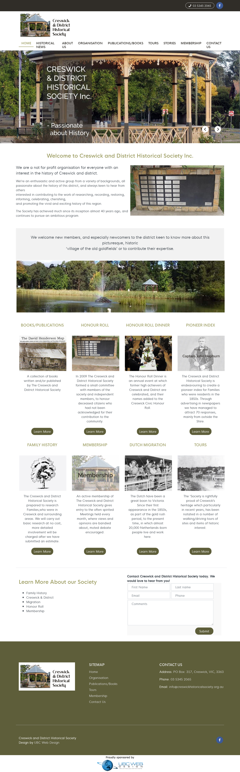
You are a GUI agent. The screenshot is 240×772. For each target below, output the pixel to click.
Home (93, 671)
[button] (219, 5)
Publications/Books (103, 683)
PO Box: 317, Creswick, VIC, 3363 (198, 671)
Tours (92, 689)
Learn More (42, 431)
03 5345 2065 (201, 6)
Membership (98, 695)
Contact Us (97, 701)
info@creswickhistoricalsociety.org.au (196, 686)
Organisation (98, 677)
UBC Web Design (46, 742)
